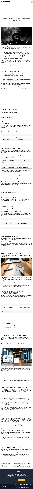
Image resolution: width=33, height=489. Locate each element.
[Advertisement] (16, 10)
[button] (32, 2)
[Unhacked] (5, 3)
